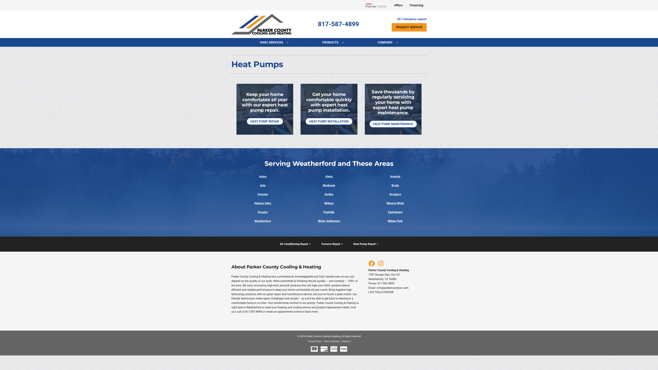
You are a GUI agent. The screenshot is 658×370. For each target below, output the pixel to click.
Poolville (329, 212)
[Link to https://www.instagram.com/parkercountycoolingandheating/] (381, 263)
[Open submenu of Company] (398, 42)
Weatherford (263, 221)
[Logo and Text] (261, 15)
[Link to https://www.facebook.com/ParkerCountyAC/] (371, 263)
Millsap (329, 203)
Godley (329, 194)
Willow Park (395, 221)
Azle (263, 185)
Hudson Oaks (262, 203)
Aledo (329, 176)
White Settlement (329, 221)
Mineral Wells (395, 203)
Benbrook (329, 185)
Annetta (395, 176)
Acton (262, 176)
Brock (395, 185)
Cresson (263, 194)
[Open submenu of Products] (344, 42)
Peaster (263, 212)
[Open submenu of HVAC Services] (289, 42)
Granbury (395, 194)
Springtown (395, 212)
